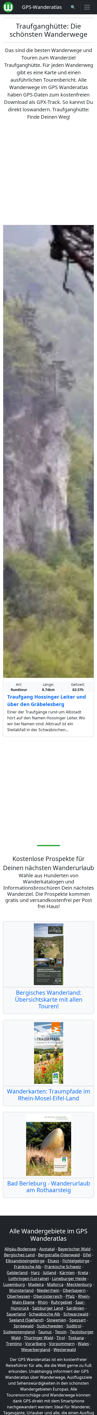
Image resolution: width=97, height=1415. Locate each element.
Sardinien (75, 1308)
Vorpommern (62, 1343)
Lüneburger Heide (69, 1278)
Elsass (53, 1260)
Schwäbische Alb (44, 1314)
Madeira (36, 1284)
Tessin (61, 1332)
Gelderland (17, 1272)
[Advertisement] (48, 173)
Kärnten (67, 1272)
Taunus (45, 1332)
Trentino (14, 1343)
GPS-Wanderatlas (42, 7)
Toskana (76, 1337)
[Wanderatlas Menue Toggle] (87, 7)
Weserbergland (35, 1349)
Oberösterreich (47, 1296)
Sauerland (16, 1314)
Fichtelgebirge (75, 1260)
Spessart (77, 1320)
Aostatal (47, 1249)
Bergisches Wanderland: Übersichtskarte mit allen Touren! (48, 999)
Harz (35, 1272)
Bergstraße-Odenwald (59, 1255)
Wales (83, 1343)
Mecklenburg (79, 1284)
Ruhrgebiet (61, 1302)
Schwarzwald (75, 1314)
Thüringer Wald (38, 1337)
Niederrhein (48, 1290)
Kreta (83, 1272)
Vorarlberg (35, 1343)
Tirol (60, 1337)
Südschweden (50, 1326)
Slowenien (56, 1320)
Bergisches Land (19, 1255)
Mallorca (55, 1284)
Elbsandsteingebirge (25, 1260)
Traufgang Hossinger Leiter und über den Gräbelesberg (46, 700)
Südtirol (73, 1326)
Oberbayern (74, 1290)
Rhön (43, 1302)
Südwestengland (19, 1332)
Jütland (49, 1272)
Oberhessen (18, 1296)
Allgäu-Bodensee (20, 1249)
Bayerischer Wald (74, 1249)
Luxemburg (14, 1284)
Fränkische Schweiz (63, 1266)
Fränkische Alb (27, 1266)
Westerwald (64, 1349)
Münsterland (21, 1290)
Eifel (87, 1255)
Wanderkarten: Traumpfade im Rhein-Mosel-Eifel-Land (48, 1094)
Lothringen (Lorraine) (28, 1278)
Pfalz (70, 1296)
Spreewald (24, 1326)
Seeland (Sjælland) (26, 1320)
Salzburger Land (47, 1308)
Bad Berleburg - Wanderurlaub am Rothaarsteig (48, 1186)
